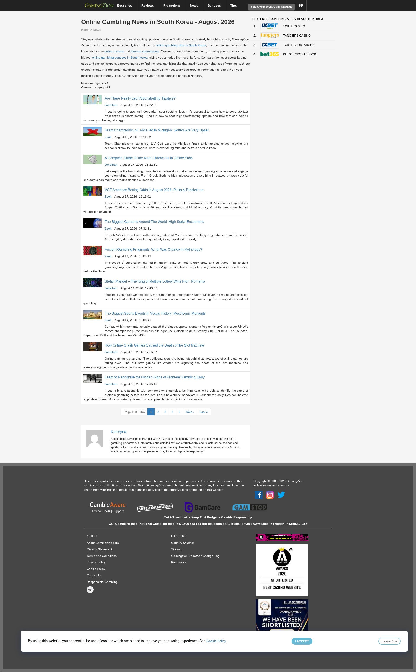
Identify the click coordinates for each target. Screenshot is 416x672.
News (194, 5)
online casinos (114, 51)
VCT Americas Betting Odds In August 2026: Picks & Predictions (154, 190)
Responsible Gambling (102, 582)
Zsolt (108, 137)
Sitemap (176, 549)
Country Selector (182, 542)
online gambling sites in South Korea (181, 45)
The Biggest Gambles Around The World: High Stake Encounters (154, 222)
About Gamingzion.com (103, 542)
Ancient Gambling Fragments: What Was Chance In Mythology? (153, 249)
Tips (233, 5)
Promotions (172, 5)
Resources (178, 562)
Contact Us (94, 575)
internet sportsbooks (145, 51)
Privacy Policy (96, 562)
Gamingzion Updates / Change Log (195, 556)
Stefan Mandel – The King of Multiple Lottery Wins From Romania (155, 281)
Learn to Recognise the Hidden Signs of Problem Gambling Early (155, 377)
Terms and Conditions (102, 556)
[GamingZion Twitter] (281, 494)
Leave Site (389, 641)
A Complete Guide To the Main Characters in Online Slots (149, 158)
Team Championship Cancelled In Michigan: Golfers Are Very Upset (156, 130)
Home (85, 29)
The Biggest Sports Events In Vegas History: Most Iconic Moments (155, 313)
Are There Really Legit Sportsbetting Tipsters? (140, 98)
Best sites (125, 5)
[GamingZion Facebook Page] (259, 494)
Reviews (148, 5)
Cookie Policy (96, 569)
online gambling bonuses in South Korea (120, 57)
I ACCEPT (302, 641)
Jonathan (111, 105)
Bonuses (215, 5)
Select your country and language (271, 6)
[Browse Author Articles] (96, 438)
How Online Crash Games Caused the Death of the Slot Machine (154, 345)
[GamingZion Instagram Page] (270, 494)
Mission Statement (99, 549)
